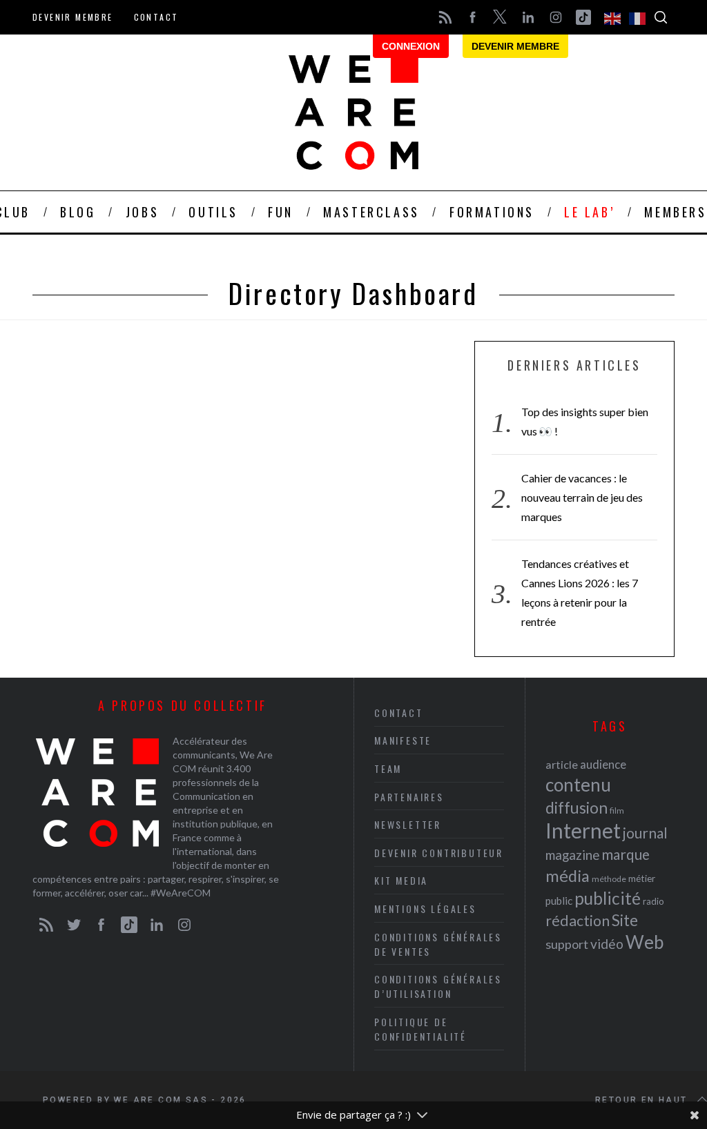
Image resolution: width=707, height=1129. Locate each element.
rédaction (577, 921)
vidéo (606, 944)
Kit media (401, 880)
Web (645, 942)
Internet (583, 830)
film (617, 810)
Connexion (411, 46)
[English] (613, 17)
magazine (572, 855)
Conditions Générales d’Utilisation (438, 986)
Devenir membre (72, 17)
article (561, 764)
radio (653, 901)
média (567, 875)
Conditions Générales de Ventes (438, 944)
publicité (607, 898)
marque (625, 854)
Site (625, 920)
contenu (578, 785)
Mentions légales (425, 908)
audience (603, 764)
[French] (638, 17)
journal (645, 832)
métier (641, 878)
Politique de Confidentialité (420, 1028)
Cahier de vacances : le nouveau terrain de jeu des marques (582, 497)
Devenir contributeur (438, 852)
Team (388, 768)
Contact (156, 17)
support (566, 944)
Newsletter (407, 824)
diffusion (576, 807)
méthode (609, 879)
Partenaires (409, 796)
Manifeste (403, 740)
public (558, 900)
